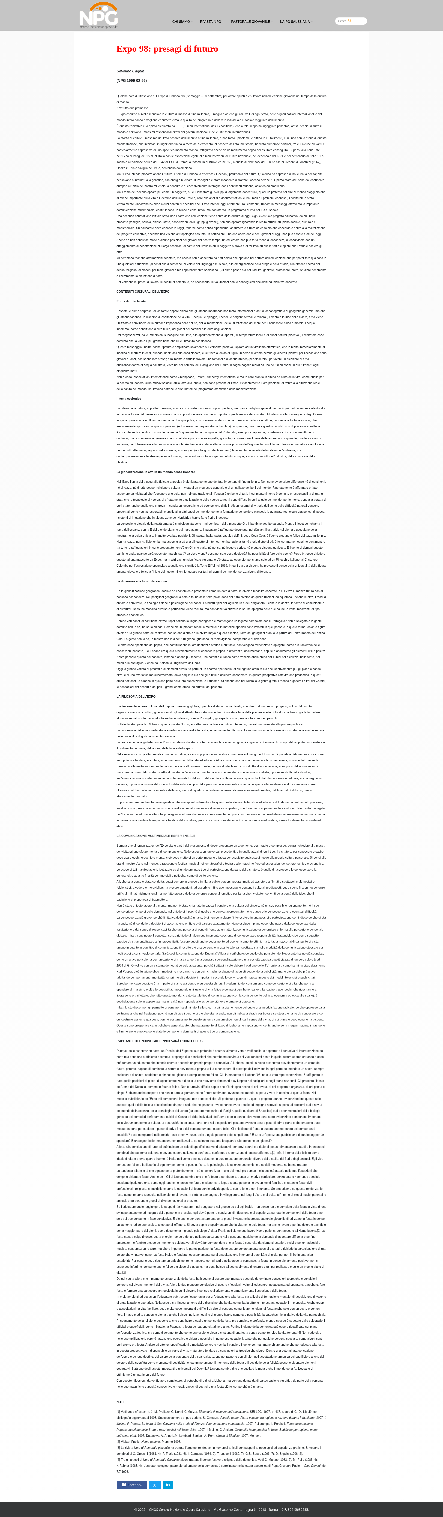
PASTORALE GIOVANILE (250, 22)
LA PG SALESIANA (295, 22)
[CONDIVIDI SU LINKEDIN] (168, 1485)
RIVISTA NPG (210, 22)
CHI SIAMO (181, 22)
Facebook (134, 1485)
